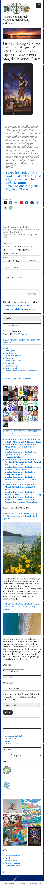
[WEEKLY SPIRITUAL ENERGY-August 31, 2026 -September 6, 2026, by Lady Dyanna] (22, 550)
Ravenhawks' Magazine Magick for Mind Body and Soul (16, 20)
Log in (8, 858)
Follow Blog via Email (14, 689)
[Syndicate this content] (3, 340)
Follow (7, 712)
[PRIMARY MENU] (38, 5)
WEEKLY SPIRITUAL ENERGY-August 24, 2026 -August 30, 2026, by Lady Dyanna (21, 606)
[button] (12, 806)
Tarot (26, 230)
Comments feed (13, 863)
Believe (8, 348)
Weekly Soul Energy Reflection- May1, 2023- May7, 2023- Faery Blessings (20, 447)
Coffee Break (11, 368)
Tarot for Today (24, 234)
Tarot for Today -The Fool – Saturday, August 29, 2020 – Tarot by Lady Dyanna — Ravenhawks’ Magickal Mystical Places (23, 181)
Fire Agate (10, 351)
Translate (22, 334)
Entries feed (11, 861)
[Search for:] (22, 318)
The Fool (14, 232)
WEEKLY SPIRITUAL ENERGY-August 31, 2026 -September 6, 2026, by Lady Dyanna (21, 516)
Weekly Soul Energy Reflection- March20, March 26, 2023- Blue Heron (20, 479)
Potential (9, 363)
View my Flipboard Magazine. (17, 379)
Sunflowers (10, 353)
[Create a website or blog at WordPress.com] (3, 872)
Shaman (9, 358)
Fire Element (11, 366)
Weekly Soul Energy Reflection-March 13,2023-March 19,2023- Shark (20, 487)
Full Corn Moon (13, 356)
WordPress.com (12, 866)
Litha (7, 741)
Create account (12, 856)
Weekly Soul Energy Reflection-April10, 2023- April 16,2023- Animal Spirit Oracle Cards (23, 462)
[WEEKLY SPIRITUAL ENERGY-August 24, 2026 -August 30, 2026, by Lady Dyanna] (22, 625)
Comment (32, 293)
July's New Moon (13, 361)
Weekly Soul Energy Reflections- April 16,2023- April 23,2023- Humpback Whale (21, 454)
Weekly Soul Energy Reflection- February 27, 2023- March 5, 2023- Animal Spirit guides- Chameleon (21, 499)
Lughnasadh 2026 (13, 736)
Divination (17, 230)
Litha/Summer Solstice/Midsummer (22, 371)
